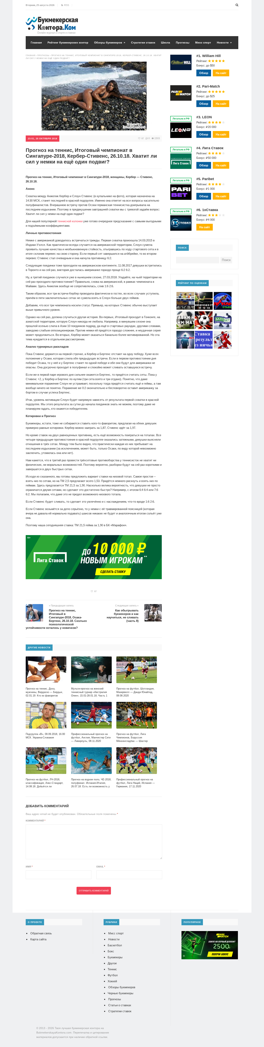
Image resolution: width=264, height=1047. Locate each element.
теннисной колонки (70, 221)
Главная (36, 42)
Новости (224, 42)
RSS (66, 5)
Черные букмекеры (120, 993)
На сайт (221, 73)
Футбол (113, 975)
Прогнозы (182, 42)
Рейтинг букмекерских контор (68, 42)
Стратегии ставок (143, 42)
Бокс (111, 951)
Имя (29, 866)
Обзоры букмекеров (109, 42)
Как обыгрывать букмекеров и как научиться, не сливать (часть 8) (123, 615)
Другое (112, 963)
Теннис (112, 969)
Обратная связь (41, 933)
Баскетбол (115, 945)
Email (100, 866)
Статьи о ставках (119, 1005)
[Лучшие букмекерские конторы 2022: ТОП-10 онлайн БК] (52, 19)
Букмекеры (115, 957)
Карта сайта (38, 939)
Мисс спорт (203, 42)
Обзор (203, 73)
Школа (165, 42)
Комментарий (35, 820)
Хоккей (112, 981)
